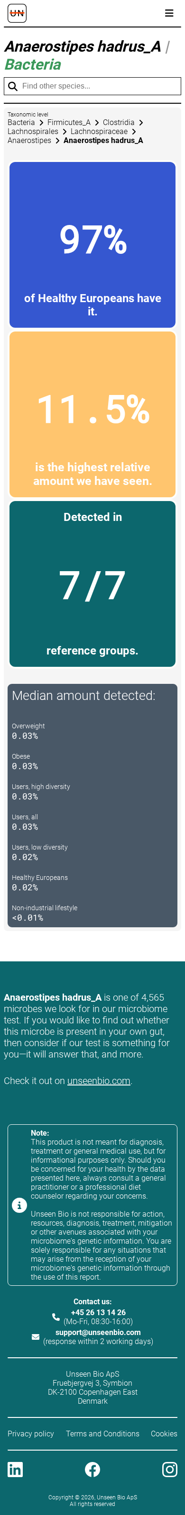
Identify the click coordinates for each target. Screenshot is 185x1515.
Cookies (164, 1433)
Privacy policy (31, 1433)
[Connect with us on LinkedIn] (15, 1470)
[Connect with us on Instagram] (169, 1470)
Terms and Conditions (102, 1433)
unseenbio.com (98, 1080)
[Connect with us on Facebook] (92, 1470)
